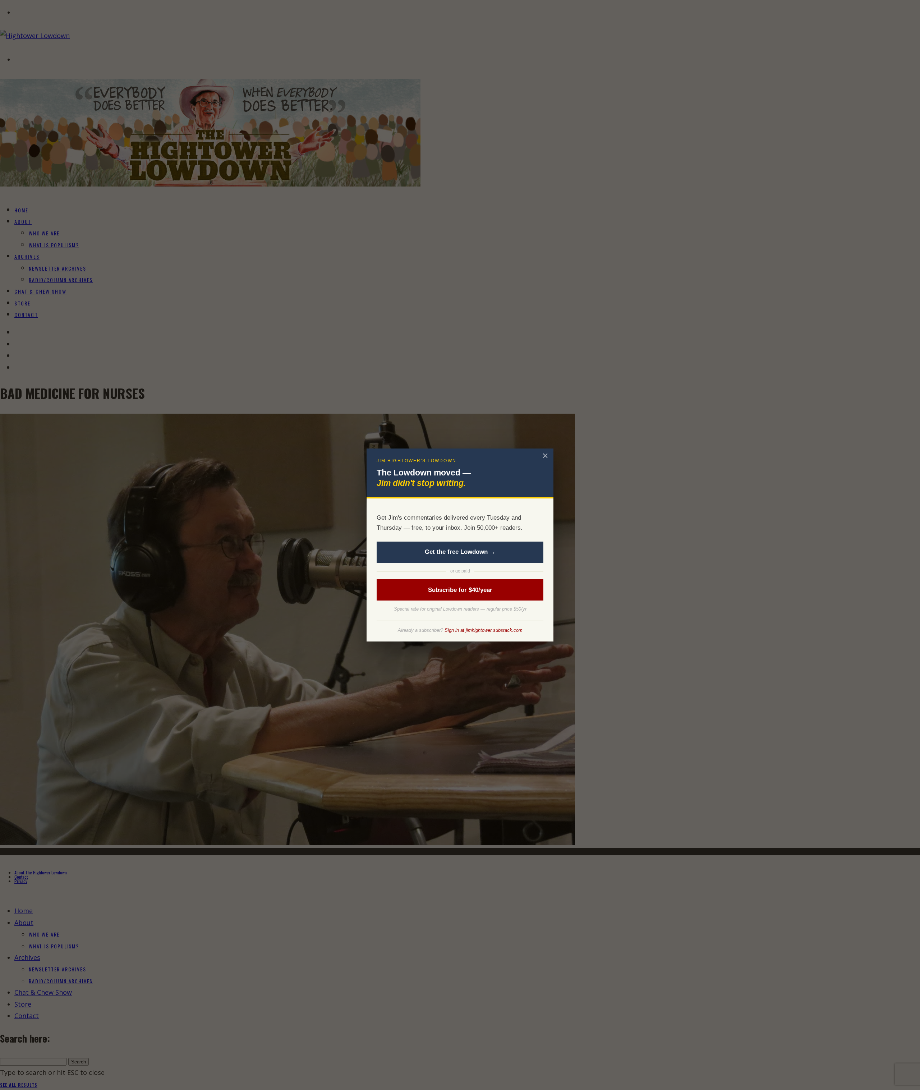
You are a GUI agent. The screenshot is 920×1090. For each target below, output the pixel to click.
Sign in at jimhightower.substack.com (484, 630)
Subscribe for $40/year (460, 590)
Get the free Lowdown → (460, 551)
